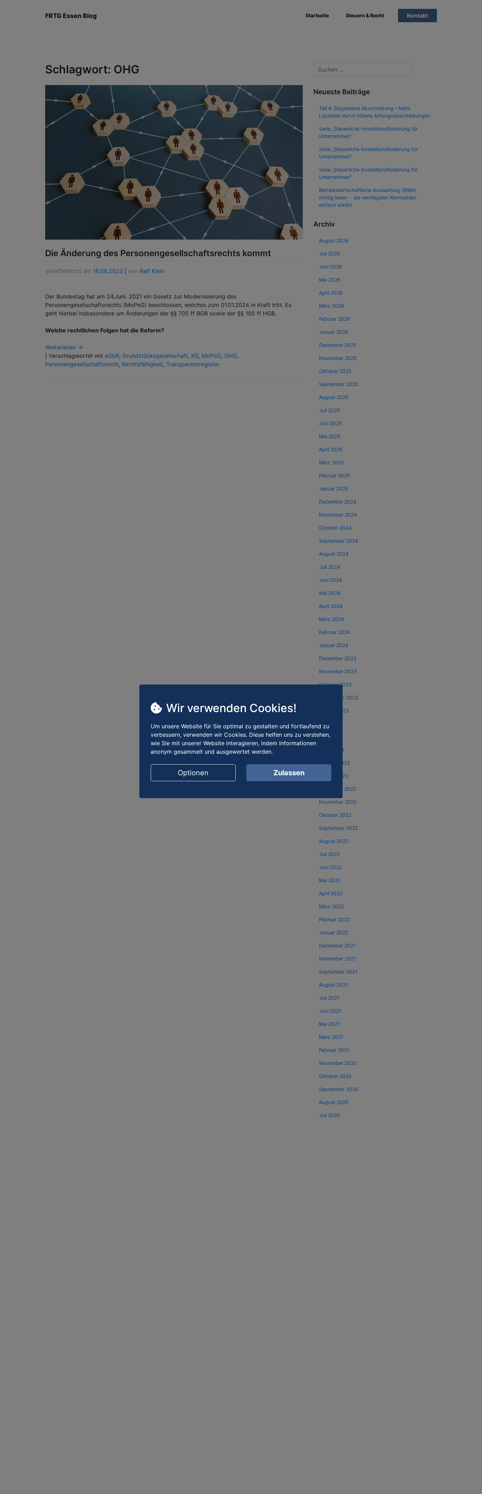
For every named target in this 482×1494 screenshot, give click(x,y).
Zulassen (289, 773)
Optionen (193, 773)
